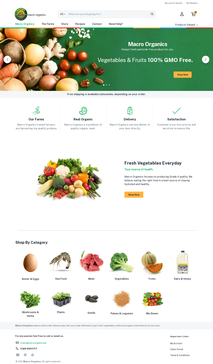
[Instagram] (25, 354)
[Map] (17, 354)
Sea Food (61, 278)
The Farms (47, 23)
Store (64, 23)
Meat (91, 278)
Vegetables (122, 278)
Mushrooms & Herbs (30, 314)
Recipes (80, 23)
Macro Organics (24, 23)
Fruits (152, 278)
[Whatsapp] (32, 354)
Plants (61, 312)
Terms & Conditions (180, 355)
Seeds (91, 312)
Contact (97, 23)
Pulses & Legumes (122, 313)
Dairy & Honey (182, 278)
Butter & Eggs (30, 278)
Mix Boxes (152, 313)
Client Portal (176, 349)
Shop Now (182, 74)
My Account (176, 343)
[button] (195, 14)
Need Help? (116, 23)
